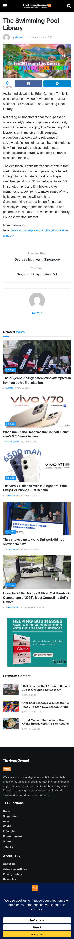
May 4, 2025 (29, 695)
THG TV (8, 846)
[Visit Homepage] (36, 6)
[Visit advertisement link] (37, 642)
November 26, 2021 (42, 37)
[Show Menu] (5, 6)
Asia (6, 821)
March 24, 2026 (31, 549)
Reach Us (9, 879)
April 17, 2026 (30, 495)
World (7, 826)
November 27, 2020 (33, 712)
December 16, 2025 (33, 607)
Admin (19, 37)
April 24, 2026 (30, 442)
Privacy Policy (12, 874)
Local (10, 370)
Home (7, 811)
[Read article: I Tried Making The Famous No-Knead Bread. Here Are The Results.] (11, 723)
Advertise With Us (15, 868)
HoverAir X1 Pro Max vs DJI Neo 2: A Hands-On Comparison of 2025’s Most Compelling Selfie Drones (37, 598)
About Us (9, 863)
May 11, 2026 (23, 388)
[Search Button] (69, 6)
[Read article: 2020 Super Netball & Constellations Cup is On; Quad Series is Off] (11, 689)
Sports (7, 841)
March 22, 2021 (31, 729)
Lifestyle (9, 831)
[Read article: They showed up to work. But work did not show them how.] (37, 519)
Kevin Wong (12, 442)
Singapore (10, 816)
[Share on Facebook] (28, 83)
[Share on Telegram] (57, 83)
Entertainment (12, 836)
